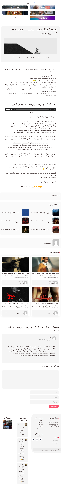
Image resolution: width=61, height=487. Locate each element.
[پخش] (54, 110)
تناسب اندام (15, 7)
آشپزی (15, 13)
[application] (30, 109)
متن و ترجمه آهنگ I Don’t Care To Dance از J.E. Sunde (10, 213)
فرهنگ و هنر (42, 18)
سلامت (41, 420)
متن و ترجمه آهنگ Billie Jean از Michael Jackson (21, 445)
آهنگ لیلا (13, 173)
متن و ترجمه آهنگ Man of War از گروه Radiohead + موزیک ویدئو (21, 470)
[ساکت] (11, 110)
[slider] (8, 109)
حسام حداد (22, 424)
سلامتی (42, 7)
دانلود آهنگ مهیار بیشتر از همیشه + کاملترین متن (34, 31)
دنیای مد (42, 13)
